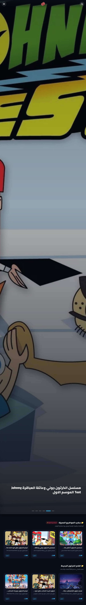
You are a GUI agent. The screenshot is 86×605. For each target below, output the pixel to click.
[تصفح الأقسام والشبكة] (4, 4)
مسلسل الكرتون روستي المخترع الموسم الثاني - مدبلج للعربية (43, 490)
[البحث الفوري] (82, 4)
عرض (62, 555)
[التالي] (6, 544)
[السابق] (80, 544)
